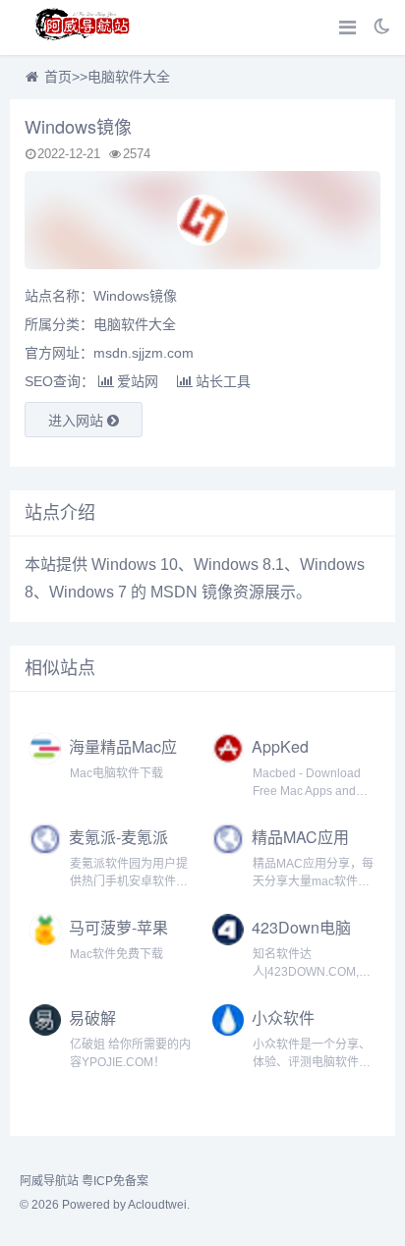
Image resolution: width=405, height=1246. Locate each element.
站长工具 (223, 381)
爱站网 (137, 381)
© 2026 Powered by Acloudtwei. (105, 1205)
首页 (58, 77)
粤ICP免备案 (115, 1181)
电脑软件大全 (128, 77)
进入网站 (77, 420)
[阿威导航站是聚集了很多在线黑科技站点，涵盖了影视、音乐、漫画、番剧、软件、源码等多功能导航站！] (83, 27)
